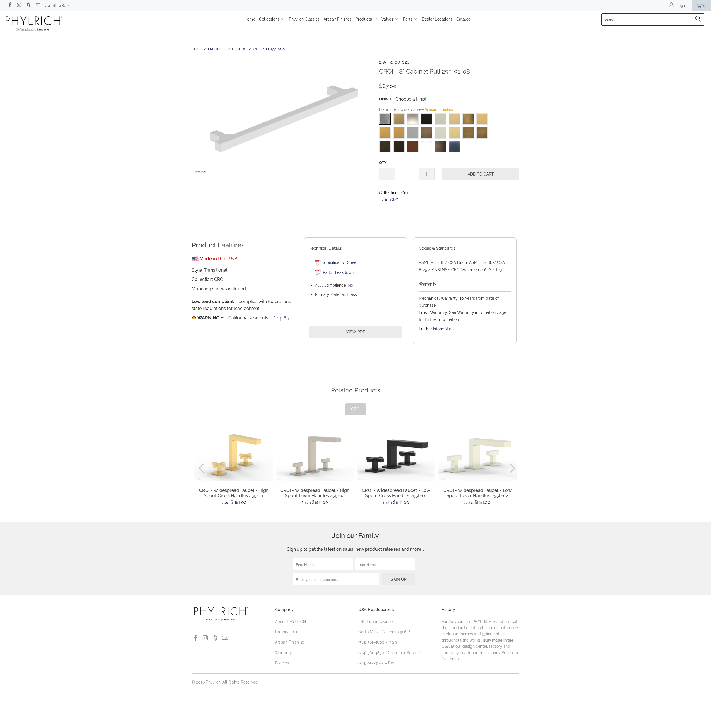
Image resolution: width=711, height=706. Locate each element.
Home (249, 19)
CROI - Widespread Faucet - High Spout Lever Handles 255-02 (315, 455)
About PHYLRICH (290, 621)
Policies (282, 663)
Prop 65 (280, 318)
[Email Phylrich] (38, 5)
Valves (387, 19)
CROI (394, 199)
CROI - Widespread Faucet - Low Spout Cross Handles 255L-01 (396, 455)
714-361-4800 (56, 5)
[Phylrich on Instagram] (19, 5)
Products (364, 19)
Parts (408, 19)
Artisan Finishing (289, 642)
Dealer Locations (437, 19)
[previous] (202, 468)
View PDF (355, 332)
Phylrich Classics (304, 19)
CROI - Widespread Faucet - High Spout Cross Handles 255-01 (233, 455)
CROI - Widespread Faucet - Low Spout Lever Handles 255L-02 (477, 455)
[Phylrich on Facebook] (9, 5)
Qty (383, 163)
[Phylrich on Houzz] (28, 5)
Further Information (436, 329)
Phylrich (213, 682)
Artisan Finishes (338, 19)
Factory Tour (286, 632)
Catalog (463, 19)
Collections (270, 19)
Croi (405, 192)
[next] (511, 468)
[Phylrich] (60, 24)
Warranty (283, 652)
